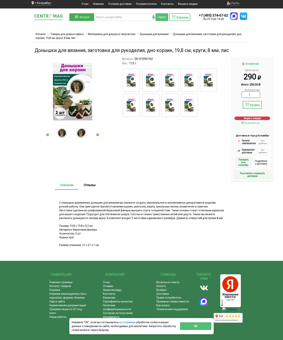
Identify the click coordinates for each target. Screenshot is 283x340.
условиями (128, 322)
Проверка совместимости (172, 301)
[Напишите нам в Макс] (234, 16)
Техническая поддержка (172, 309)
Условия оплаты (146, 3)
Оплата (161, 286)
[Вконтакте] (204, 288)
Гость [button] (235, 3)
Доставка (162, 293)
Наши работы (57, 316)
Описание (67, 185)
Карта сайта (57, 301)
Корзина (54, 289)
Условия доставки (119, 3)
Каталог (85, 17)
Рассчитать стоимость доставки (252, 174)
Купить (255, 105)
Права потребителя (168, 297)
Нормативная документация (67, 305)
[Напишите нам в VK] (243, 16)
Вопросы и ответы (167, 282)
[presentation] (47, 135)
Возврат (161, 289)
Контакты (167, 3)
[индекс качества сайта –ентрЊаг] (230, 311)
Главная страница (60, 282)
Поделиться (252, 122)
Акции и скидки (188, 3)
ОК (196, 326)
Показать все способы (244, 162)
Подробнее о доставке (261, 162)
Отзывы (90, 185)
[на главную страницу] (50, 25)
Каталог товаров (60, 286)
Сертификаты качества (118, 301)
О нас (85, 3)
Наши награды (112, 289)
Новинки (98, 3)
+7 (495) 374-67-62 (213, 15)
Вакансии (109, 297)
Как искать (163, 305)
